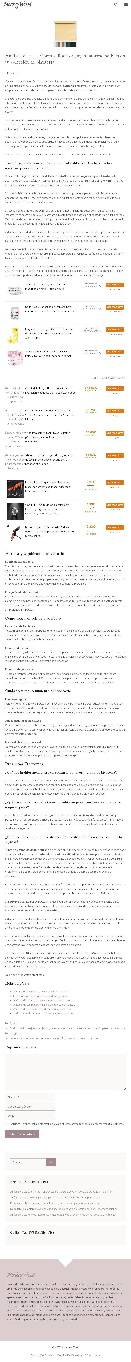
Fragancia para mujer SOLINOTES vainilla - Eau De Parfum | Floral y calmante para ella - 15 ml (50, 333)
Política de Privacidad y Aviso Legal (79, 1355)
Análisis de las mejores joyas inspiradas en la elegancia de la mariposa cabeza (56, 1197)
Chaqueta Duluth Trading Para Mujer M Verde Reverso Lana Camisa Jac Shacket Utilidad (49, 415)
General (14, 1023)
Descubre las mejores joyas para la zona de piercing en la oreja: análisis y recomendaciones (64, 1209)
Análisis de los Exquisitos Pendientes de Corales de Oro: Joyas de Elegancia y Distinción (62, 1192)
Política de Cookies (42, 1355)
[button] (116, 5)
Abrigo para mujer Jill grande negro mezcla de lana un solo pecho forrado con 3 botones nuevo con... (50, 459)
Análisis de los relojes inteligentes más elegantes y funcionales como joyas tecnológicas (62, 1215)
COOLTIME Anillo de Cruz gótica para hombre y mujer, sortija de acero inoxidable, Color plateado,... (47, 509)
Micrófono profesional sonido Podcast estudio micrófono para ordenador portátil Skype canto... (49, 531)
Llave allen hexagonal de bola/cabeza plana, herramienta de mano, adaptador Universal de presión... (48, 487)
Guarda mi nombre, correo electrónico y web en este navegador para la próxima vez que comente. (66, 1124)
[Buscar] (51, 1162)
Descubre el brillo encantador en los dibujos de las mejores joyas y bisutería (55, 1203)
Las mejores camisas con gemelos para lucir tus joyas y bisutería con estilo (54, 1038)
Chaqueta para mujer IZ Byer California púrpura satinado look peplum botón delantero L (47, 437)
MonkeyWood (17, 5)
